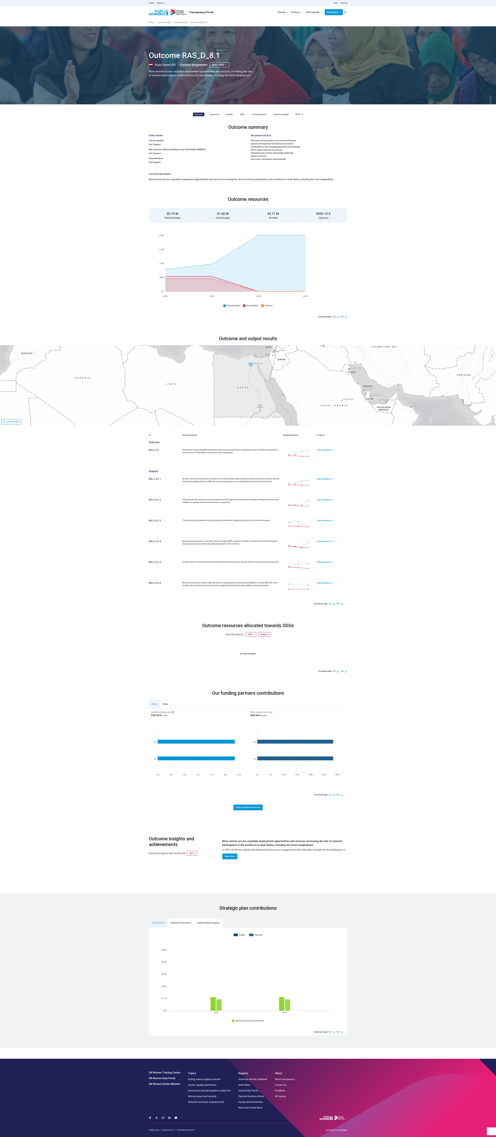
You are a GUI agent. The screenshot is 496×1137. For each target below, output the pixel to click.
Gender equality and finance (202, 1085)
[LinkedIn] (169, 1117)
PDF (342, 317)
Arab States (244, 1085)
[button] (250, 364)
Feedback (280, 1091)
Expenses (269, 306)
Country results (164, 22)
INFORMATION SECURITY (186, 1130)
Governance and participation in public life (209, 1091)
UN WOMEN (342, 1130)
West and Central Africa (250, 1108)
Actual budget (252, 306)
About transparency (285, 1079)
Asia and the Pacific (248, 1091)
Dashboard (332, 12)
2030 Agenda (312, 12)
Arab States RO (181, 22)
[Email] (176, 1117)
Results (282, 12)
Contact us (280, 1085)
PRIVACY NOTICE (168, 1130)
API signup (280, 1096)
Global (151, 3)
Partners (295, 12)
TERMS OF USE (154, 1130)
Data (336, 3)
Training (343, 3)
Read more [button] (230, 856)
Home (151, 22)
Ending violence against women (204, 1079)
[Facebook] (150, 1117)
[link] (332, 454)
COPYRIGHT (330, 1130)
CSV (334, 317)
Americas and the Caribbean (252, 1079)
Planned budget (233, 306)
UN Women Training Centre (164, 1072)
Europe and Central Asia (250, 1102)
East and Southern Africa (251, 1096)
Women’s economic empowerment (250, 1021)
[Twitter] (156, 1117)
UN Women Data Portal (162, 1078)
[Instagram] (163, 1117)
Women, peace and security (202, 1096)
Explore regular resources (248, 807)
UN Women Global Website (164, 1084)
